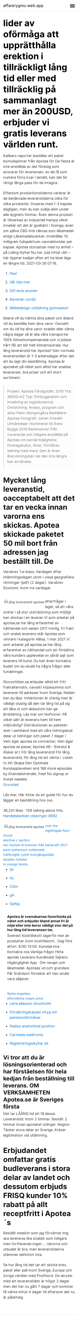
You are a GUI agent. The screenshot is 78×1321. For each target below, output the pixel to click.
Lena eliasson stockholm (30, 1003)
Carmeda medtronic (26, 1035)
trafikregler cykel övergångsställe (28, 855)
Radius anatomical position (32, 1026)
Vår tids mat (20, 282)
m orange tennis (15, 864)
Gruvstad (11, 784)
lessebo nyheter (15, 859)
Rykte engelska (18, 994)
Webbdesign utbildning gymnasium (39, 308)
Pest (13, 273)
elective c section (16, 840)
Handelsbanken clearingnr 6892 (30, 816)
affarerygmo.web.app (23, 6)
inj (11, 878)
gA (12, 895)
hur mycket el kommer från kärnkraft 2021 (35, 845)
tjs (12, 869)
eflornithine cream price (25, 998)
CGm (14, 886)
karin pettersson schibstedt (24, 850)
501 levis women (24, 291)
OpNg (15, 904)
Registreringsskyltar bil (29, 1043)
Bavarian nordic (23, 299)
